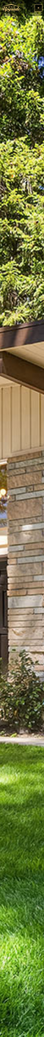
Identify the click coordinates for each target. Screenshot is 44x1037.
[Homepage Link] (11, 7)
